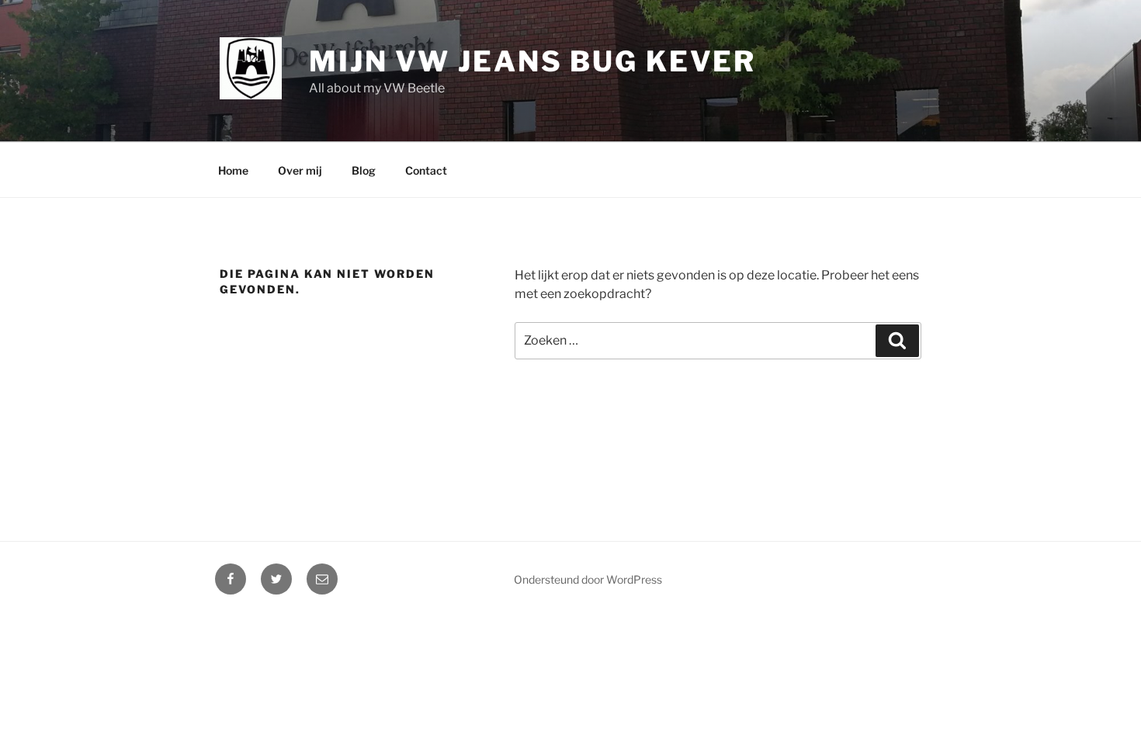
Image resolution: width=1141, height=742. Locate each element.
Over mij (300, 170)
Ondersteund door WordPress (588, 579)
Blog (364, 170)
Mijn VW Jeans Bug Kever (532, 61)
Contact (426, 170)
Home (233, 170)
